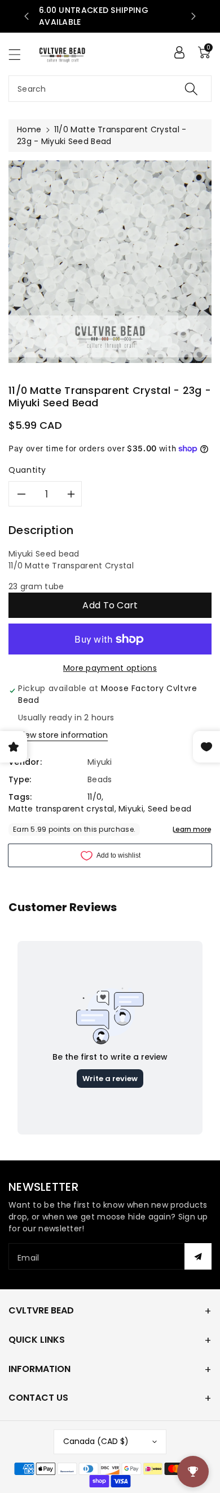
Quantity (27, 470)
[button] (19, 54)
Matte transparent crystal (61, 808)
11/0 (94, 796)
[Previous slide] (26, 16)
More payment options (110, 668)
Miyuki (130, 808)
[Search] (191, 88)
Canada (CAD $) (96, 1441)
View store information (63, 735)
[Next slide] (193, 16)
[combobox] (110, 88)
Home (29, 129)
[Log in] (179, 52)
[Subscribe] (198, 1256)
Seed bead (170, 808)
